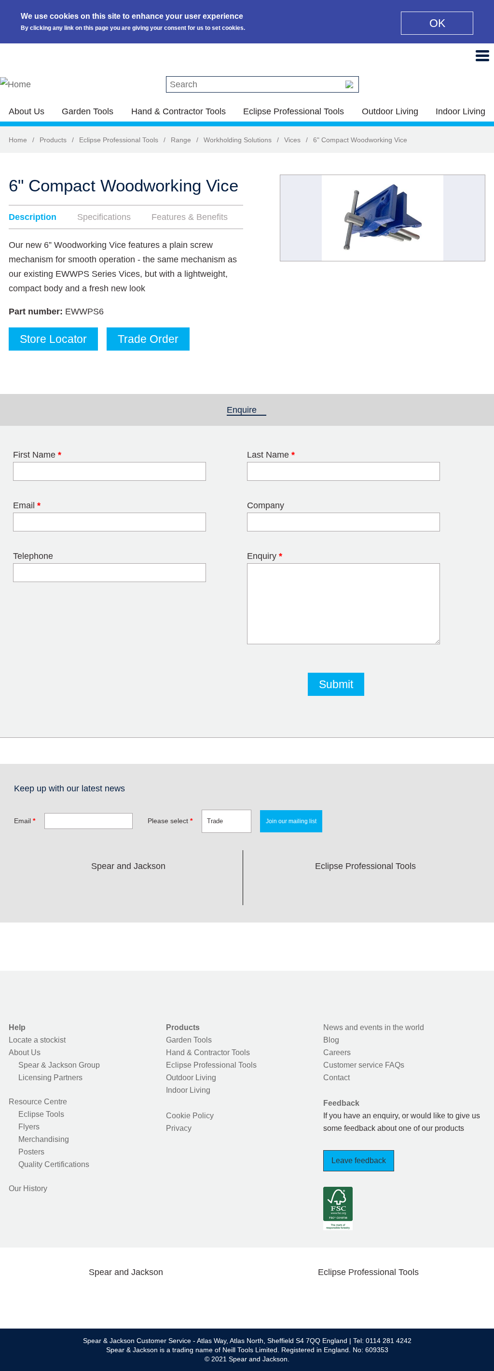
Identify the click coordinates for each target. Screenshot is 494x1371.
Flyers (29, 1127)
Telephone (33, 556)
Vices (292, 140)
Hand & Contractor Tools (178, 111)
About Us (26, 111)
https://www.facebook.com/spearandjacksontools (51, 889)
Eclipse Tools (41, 1114)
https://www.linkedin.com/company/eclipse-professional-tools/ (411, 889)
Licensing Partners (50, 1077)
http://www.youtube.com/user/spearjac (174, 889)
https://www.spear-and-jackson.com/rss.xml (205, 889)
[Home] (15, 84)
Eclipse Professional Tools (293, 111)
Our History (28, 1188)
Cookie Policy (190, 1116)
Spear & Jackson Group (59, 1065)
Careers (337, 1052)
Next (472, 218)
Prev (296, 218)
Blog (331, 1040)
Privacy (179, 1128)
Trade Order (148, 339)
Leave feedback (358, 1160)
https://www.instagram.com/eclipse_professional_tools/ (381, 889)
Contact (336, 1077)
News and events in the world (373, 1027)
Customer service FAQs (363, 1065)
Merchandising (43, 1139)
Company (265, 505)
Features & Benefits (189, 217)
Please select (170, 821)
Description (32, 217)
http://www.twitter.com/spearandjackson (82, 889)
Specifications (104, 217)
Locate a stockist (37, 1040)
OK (437, 23)
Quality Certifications (53, 1164)
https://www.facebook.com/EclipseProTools (319, 889)
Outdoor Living (390, 111)
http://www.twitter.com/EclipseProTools (350, 889)
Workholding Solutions (238, 140)
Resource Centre (38, 1102)
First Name (37, 455)
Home (18, 140)
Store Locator (53, 339)
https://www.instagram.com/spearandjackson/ (113, 889)
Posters (31, 1152)
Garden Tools (87, 111)
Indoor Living (460, 111)
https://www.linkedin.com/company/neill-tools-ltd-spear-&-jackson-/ (144, 889)
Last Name (271, 455)
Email (27, 505)
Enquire (246, 410)
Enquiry (264, 556)
